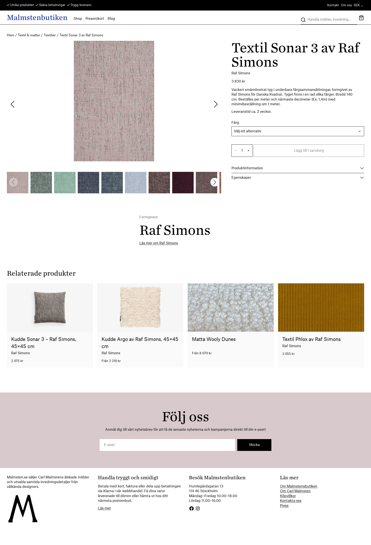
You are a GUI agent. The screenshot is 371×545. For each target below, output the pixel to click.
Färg (235, 122)
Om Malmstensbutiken (298, 486)
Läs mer (104, 508)
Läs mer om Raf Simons (158, 243)
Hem (10, 35)
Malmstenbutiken (37, 17)
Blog (111, 18)
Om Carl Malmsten (295, 491)
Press (284, 505)
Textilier (50, 35)
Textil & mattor (29, 35)
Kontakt (333, 5)
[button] (361, 18)
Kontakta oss (290, 500)
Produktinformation (247, 168)
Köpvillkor (288, 496)
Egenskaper (241, 177)
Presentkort (94, 18)
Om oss (346, 5)
